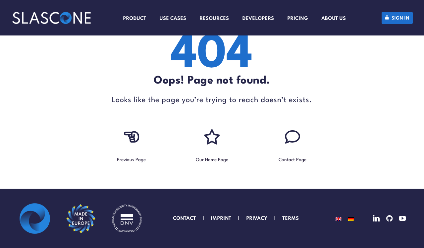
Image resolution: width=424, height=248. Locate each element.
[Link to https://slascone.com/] (212, 137)
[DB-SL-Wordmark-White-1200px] (51, 15)
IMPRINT (221, 218)
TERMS (291, 218)
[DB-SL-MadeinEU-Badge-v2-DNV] (126, 205)
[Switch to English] (338, 219)
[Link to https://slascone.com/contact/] (292, 137)
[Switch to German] (351, 219)
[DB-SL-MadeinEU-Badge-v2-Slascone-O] (34, 205)
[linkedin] (376, 218)
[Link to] (131, 137)
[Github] (389, 218)
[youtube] (402, 218)
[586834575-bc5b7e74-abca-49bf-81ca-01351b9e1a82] (80, 205)
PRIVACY (256, 218)
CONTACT (184, 218)
